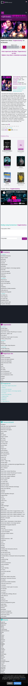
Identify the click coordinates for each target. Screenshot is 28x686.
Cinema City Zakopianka (6, 361)
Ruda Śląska (3, 654)
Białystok (3, 622)
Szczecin (3, 663)
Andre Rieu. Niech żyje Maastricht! (8, 426)
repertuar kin (6, 37)
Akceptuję (17, 683)
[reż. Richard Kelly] (7, 161)
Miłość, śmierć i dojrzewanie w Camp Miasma (11, 521)
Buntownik (3, 259)
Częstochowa (4, 629)
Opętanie (3, 547)
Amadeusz (3, 424)
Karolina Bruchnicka (17, 91)
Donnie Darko (7, 167)
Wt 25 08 (8, 47)
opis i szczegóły (13, 37)
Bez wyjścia (3, 434)
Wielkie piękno (4, 606)
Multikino (3, 376)
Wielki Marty (3, 604)
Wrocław (3, 670)
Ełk (1, 633)
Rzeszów (3, 657)
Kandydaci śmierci (5, 300)
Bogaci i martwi (4, 257)
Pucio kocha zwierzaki (5, 273)
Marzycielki (3, 266)
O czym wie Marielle (5, 271)
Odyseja (4, 387)
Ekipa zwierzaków (5, 452)
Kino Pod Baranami (5, 371)
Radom (2, 652)
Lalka (2, 285)
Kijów (2, 366)
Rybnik (2, 655)
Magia (2, 504)
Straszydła (3, 580)
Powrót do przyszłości (6, 562)
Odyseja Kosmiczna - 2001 (7, 538)
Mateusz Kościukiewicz (18, 89)
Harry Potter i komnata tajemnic (8, 474)
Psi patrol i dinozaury (5, 303)
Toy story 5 (3, 592)
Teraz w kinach (8, 422)
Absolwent (3, 343)
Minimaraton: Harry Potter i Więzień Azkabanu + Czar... (13, 514)
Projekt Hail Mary (5, 568)
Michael (2, 507)
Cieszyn (2, 628)
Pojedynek (3, 561)
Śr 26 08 (11, 47)
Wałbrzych (3, 668)
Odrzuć (10, 683)
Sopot (2, 658)
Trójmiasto (3, 665)
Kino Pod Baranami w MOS (7, 374)
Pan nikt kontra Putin (5, 552)
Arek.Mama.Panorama (6, 255)
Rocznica (3, 573)
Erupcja (7, 183)
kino (8, 2)
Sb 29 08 (20, 47)
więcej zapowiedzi (6, 350)
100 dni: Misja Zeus (21, 183)
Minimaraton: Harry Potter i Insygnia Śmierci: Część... (12, 511)
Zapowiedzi (7, 325)
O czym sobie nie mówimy (7, 530)
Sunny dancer (4, 335)
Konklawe (3, 490)
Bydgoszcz (3, 625)
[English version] (26, 1)
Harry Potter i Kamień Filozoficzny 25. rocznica (11, 331)
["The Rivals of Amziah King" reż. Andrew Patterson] (7, 145)
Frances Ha (3, 261)
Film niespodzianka (5, 453)
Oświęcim (3, 649)
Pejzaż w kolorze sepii (6, 302)
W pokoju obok (4, 600)
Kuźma (2, 497)
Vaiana (2, 597)
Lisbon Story (3, 500)
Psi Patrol (4, 392)
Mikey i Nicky (4, 509)
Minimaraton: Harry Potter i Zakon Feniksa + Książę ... (13, 516)
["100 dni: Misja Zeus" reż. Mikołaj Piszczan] (20, 177)
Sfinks (2, 380)
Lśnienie (2, 502)
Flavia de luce (4, 279)
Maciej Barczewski (8, 19)
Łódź (2, 646)
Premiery (6, 252)
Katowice (3, 641)
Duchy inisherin (4, 450)
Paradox (3, 378)
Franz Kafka (3, 459)
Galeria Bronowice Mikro (6, 362)
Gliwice (2, 638)
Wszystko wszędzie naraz (6, 612)
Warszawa (3, 667)
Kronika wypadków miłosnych (7, 493)
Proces (2, 566)
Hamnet (2, 469)
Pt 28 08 (17, 47)
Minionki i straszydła (5, 517)
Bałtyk (2, 433)
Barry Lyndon (4, 431)
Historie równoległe (5, 281)
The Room (3, 590)
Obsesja (2, 535)
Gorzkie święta (21, 151)
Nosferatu (3, 526)
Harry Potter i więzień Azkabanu (8, 476)
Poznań (2, 651)
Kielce (2, 642)
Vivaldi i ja (3, 274)
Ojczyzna (3, 543)
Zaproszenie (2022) (5, 614)
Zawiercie (3, 673)
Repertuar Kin (8, 353)
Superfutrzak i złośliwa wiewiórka (8, 288)
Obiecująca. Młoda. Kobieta (7, 533)
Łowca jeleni (3, 616)
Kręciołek (3, 262)
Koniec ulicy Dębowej (5, 283)
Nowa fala (3, 269)
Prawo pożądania (5, 564)
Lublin (2, 645)
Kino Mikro (3, 369)
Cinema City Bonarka (5, 357)
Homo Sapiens (4, 479)
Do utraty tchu (4, 295)
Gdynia (2, 636)
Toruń (2, 664)
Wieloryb (3, 607)
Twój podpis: (4, 238)
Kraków (3, 644)
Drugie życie (3, 448)
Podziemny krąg (4, 559)
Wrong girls (3, 276)
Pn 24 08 (4, 47)
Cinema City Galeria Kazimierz (7, 359)
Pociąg (2, 557)
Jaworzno (3, 639)
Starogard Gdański (5, 661)
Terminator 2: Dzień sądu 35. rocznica (9, 337)
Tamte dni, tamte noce (6, 583)
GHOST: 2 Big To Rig (5, 460)
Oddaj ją (21, 167)
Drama (2, 447)
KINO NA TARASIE (5, 485)
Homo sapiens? (4, 296)
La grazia (3, 498)
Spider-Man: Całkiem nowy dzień (9, 385)
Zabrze (2, 671)
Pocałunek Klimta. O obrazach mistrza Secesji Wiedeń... (13, 555)
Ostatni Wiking (4, 550)
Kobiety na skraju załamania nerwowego (10, 486)
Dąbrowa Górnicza (5, 630)
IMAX (2, 364)
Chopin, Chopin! (4, 441)
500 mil (2, 342)
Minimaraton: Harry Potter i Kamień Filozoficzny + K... (13, 512)
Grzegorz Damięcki (21, 88)
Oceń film (10, 127)
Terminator (3, 585)
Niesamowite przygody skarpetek (8, 524)
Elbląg (2, 632)
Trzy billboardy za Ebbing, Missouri (8, 593)
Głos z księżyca (4, 467)
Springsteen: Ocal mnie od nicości (8, 578)
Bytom (2, 626)
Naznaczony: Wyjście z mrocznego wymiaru (10, 268)
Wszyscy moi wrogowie (7, 151)
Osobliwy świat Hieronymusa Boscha (9, 549)
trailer (18, 37)
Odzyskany (3, 286)
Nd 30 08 (23, 47)
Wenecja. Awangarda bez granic (8, 602)
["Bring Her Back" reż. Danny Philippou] (21, 161)
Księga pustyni (4, 264)
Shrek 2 (2, 574)
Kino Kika (3, 368)
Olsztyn (2, 648)
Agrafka (2, 355)
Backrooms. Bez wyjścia (6, 429)
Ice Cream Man (4, 298)
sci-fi (19, 81)
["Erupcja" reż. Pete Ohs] (7, 177)
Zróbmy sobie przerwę (6, 338)
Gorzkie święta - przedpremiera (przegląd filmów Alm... (13, 464)
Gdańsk (2, 635)
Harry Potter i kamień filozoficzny (8, 471)
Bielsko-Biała (4, 623)
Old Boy (2, 545)
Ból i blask (3, 438)
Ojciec (2, 542)
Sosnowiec (3, 660)
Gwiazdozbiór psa (5, 330)
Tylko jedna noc (4, 290)
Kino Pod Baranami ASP (6, 373)
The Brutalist (4, 588)
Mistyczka (3, 519)
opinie (21, 37)
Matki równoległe (5, 505)
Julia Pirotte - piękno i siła (6, 333)
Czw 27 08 (14, 47)
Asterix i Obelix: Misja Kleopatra (8, 345)
